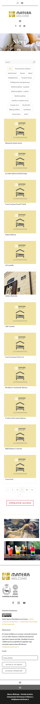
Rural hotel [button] (26, 105)
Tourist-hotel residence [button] (23, 69)
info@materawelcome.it (10, 647)
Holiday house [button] (13, 78)
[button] (20, 15)
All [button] (10, 69)
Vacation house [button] (26, 78)
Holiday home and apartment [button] (20, 82)
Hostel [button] (22, 73)
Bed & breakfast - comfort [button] (20, 91)
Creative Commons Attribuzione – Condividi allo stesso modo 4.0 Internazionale (19, 621)
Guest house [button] (16, 114)
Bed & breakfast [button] (20, 96)
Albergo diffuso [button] (14, 109)
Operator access (20, 502)
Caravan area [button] (14, 105)
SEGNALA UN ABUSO (14, 664)
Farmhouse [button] (27, 109)
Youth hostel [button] (12, 73)
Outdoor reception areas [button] (20, 100)
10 (27, 490)
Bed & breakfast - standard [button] (20, 87)
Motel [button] (30, 73)
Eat (21, 528)
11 (32, 490)
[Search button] (18, 3)
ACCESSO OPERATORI (14, 671)
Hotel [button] (26, 114)
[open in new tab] (15, 26)
